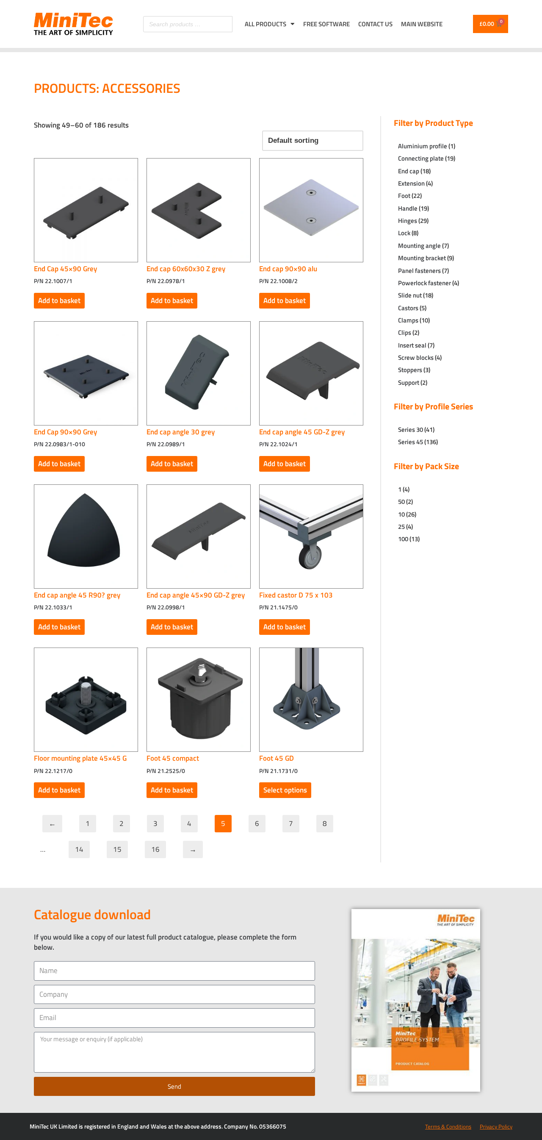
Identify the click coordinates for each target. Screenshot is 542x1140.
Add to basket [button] (59, 300)
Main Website (421, 24)
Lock (404, 233)
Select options (285, 789)
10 (401, 514)
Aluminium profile (422, 146)
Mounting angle (419, 245)
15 (117, 849)
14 (79, 849)
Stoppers (410, 370)
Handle (408, 208)
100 (403, 539)
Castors (408, 308)
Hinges (407, 220)
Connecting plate (421, 158)
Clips (404, 332)
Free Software (326, 24)
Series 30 (410, 429)
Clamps (408, 320)
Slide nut (410, 295)
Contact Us (375, 24)
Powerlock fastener (424, 283)
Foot (404, 195)
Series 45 (410, 442)
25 (401, 526)
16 (155, 849)
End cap (408, 171)
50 (401, 501)
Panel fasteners (419, 270)
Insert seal (412, 345)
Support (408, 382)
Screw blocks (416, 357)
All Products (265, 24)
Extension (411, 183)
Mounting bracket (422, 258)
